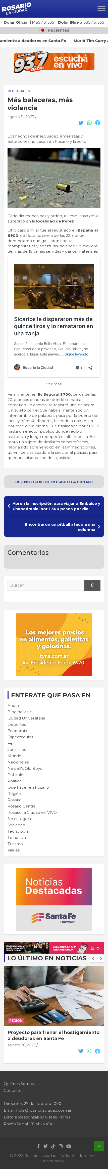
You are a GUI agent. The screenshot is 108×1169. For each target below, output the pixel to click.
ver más (54, 384)
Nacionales (18, 762)
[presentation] (93, 958)
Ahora (13, 705)
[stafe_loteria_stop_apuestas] (54, 944)
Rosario (15, 799)
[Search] (92, 585)
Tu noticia (17, 837)
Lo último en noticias (46, 958)
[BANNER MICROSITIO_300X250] (54, 870)
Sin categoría (20, 818)
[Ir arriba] (99, 1146)
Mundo (14, 755)
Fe (10, 743)
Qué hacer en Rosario (28, 787)
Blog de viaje (20, 711)
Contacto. (13, 1090)
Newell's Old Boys (25, 768)
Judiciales (17, 749)
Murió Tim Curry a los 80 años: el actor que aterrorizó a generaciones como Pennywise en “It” (54, 1038)
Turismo (15, 843)
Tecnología (18, 831)
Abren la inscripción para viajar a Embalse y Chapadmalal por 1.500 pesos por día (56, 506)
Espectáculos (20, 737)
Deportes (17, 724)
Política (15, 781)
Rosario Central (22, 806)
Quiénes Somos (19, 1083)
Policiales (19, 91)
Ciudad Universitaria (26, 718)
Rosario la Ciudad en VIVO (32, 812)
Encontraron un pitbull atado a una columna (60, 527)
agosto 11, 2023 (21, 117)
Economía (17, 730)
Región (14, 793)
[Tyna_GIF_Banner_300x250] (54, 616)
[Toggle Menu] (101, 8)
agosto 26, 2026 (21, 1051)
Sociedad (16, 825)
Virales (14, 850)
